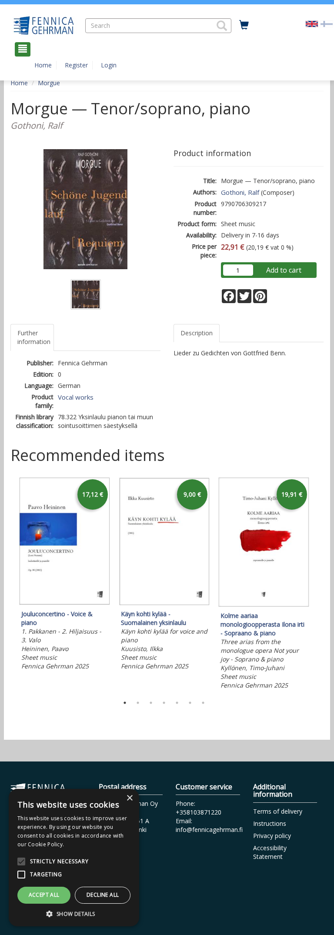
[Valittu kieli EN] (311, 23)
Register (76, 65)
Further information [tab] (33, 337)
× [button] (129, 798)
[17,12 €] (64, 603)
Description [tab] (196, 333)
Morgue (49, 83)
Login (109, 65)
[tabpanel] (64, 575)
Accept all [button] (44, 894)
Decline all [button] (103, 894)
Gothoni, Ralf (240, 192)
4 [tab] (164, 702)
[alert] (74, 857)
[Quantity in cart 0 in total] (244, 25)
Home (43, 65)
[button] (222, 25)
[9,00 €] (164, 603)
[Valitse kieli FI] (326, 23)
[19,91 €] (263, 605)
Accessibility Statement (270, 852)
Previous (8, 584)
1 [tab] (124, 702)
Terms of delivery (277, 811)
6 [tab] (190, 702)
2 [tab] (138, 702)
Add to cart (283, 270)
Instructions (269, 823)
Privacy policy (272, 835)
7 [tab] (203, 702)
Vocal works (76, 397)
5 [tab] (177, 702)
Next (319, 584)
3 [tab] (151, 702)
